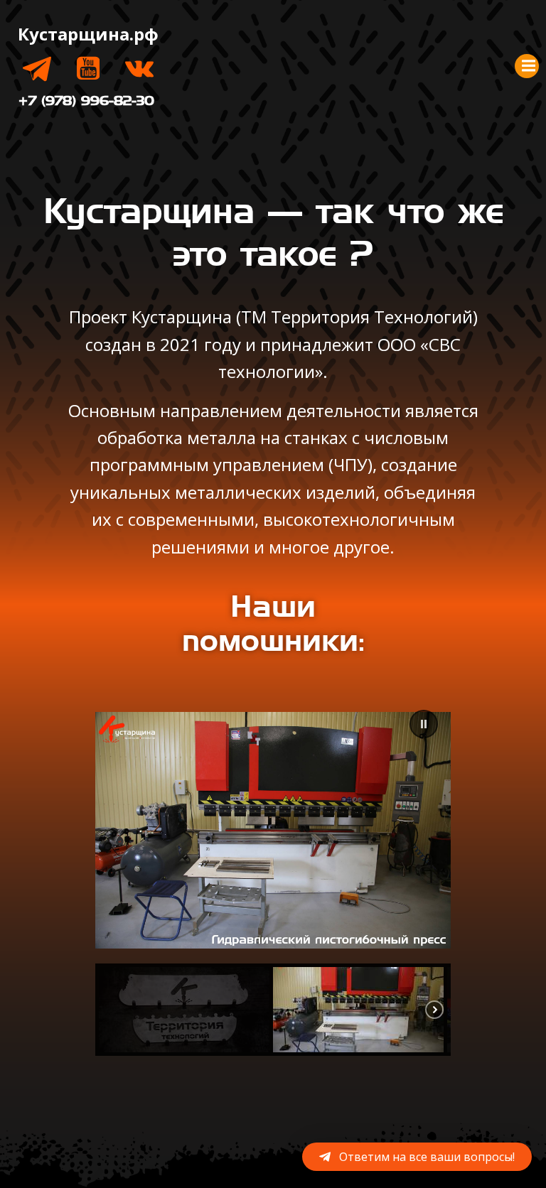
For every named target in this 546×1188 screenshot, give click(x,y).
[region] (273, 876)
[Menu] (527, 66)
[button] (424, 724)
